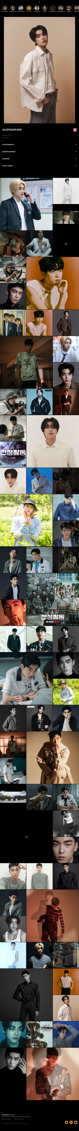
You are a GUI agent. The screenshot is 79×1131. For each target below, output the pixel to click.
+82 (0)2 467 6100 (6, 1119)
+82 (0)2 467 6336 (20, 1119)
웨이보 (71, 1122)
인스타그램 (75, 129)
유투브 (75, 1122)
